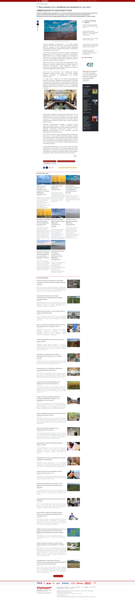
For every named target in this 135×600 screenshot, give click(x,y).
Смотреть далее (43, 278)
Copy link (38, 30)
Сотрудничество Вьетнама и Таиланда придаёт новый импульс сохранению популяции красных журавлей (90, 45)
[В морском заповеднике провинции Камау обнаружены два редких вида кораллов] (73, 385)
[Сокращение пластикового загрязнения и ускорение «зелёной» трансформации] (73, 461)
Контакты (71, 588)
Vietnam (55, 163)
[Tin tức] (49, 583)
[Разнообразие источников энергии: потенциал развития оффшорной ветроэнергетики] (44, 213)
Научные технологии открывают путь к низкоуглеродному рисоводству (48, 429)
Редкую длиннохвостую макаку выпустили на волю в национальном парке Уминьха (51, 414)
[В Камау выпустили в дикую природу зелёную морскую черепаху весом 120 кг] (73, 474)
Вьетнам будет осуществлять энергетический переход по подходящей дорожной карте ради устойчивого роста (49, 514)
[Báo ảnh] (87, 583)
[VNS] (65, 583)
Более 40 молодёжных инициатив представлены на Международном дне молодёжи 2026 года (51, 325)
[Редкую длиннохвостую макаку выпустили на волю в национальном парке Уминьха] (73, 416)
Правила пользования (75, 587)
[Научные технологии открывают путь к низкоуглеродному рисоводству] (73, 431)
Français (86, 0)
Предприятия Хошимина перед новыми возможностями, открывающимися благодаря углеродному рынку (49, 297)
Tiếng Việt (79, 0)
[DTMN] (80, 583)
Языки (91, 587)
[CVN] (73, 583)
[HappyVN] (95, 583)
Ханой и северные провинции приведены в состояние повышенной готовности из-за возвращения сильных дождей (49, 398)
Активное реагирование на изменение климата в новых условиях (50, 340)
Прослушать (88, 96)
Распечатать (38, 27)
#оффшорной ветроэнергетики (50, 161)
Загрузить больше (58, 576)
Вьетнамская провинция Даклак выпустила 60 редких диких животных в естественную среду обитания (50, 485)
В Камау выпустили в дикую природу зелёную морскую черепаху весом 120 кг (49, 472)
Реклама (66, 588)
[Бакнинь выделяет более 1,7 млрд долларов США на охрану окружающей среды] (73, 314)
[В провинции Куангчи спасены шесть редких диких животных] (73, 502)
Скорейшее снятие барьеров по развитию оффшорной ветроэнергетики (72, 222)
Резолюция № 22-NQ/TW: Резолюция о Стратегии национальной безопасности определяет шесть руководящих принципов (90, 75)
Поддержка (86, 587)
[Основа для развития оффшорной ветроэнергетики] (58, 180)
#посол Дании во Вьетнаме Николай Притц (66, 161)
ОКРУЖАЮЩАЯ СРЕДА (42, 4)
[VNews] (44, 583)
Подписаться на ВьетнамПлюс (65, 167)
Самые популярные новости (90, 21)
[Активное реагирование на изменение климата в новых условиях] (73, 343)
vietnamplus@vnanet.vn (63, 595)
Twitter (38, 24)
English (82, 0)
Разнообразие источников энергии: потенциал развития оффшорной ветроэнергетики (44, 222)
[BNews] (54, 583)
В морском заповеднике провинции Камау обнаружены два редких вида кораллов (48, 382)
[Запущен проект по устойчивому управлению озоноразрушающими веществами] (73, 371)
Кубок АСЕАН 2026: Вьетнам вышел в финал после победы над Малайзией (87, 91)
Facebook (38, 21)
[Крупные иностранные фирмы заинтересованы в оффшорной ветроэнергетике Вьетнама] (58, 213)
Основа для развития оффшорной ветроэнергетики (56, 187)
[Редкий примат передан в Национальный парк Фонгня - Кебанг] (73, 446)
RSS (82, 587)
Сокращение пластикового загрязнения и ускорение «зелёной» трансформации (51, 458)
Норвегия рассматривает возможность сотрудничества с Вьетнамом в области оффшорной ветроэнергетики (58, 255)
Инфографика (88, 57)
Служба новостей (60, 588)
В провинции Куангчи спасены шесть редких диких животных (51, 499)
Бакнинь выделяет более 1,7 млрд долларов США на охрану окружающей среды (51, 312)
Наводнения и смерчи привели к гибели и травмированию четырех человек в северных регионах (49, 356)
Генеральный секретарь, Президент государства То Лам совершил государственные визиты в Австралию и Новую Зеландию (87, 105)
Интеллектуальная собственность (63, 587)
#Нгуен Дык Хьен (47, 163)
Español (89, 0)
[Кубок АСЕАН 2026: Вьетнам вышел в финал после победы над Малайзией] (95, 91)
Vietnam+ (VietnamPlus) (45, 1)
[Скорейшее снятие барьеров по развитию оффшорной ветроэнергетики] (73, 213)
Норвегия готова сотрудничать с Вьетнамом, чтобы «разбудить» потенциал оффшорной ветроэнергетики (43, 190)
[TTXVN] (39, 583)
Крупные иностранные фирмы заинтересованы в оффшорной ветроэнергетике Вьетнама (58, 223)
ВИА (94, 587)
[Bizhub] (58, 583)
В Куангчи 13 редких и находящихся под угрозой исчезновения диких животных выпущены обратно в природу (51, 282)
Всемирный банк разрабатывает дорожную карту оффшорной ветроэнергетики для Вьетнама (73, 189)
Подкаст (87, 86)
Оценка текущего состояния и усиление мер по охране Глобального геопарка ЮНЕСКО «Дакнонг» (51, 544)
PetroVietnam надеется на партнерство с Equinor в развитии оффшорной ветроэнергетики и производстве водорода (43, 254)
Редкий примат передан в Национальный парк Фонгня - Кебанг (50, 443)
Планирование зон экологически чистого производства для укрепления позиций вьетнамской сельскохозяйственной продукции (51, 562)
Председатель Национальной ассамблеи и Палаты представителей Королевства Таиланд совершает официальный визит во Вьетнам (87, 121)
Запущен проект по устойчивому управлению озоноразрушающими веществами (49, 369)
